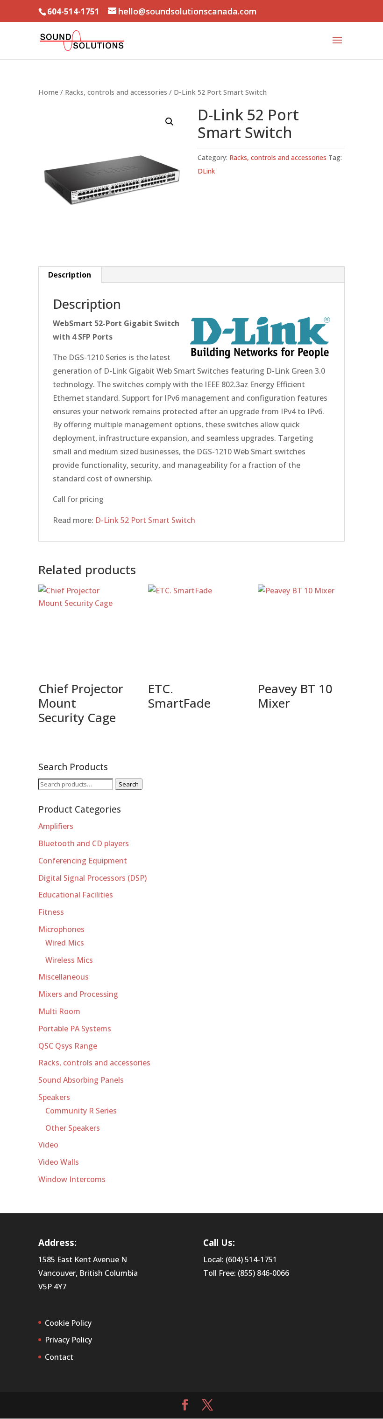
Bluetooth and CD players (83, 843)
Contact (59, 1357)
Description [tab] (69, 275)
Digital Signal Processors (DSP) (92, 878)
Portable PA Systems (74, 1028)
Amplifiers (55, 826)
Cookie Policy (68, 1323)
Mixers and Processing (78, 994)
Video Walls (58, 1162)
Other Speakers (72, 1128)
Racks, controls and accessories (116, 92)
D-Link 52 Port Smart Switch (145, 520)
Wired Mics (64, 943)
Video (48, 1145)
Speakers (54, 1097)
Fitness (51, 912)
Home (48, 92)
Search (129, 784)
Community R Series (81, 1111)
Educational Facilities (75, 895)
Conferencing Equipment (82, 861)
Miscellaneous (63, 977)
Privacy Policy (68, 1340)
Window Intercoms (72, 1179)
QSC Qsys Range (67, 1046)
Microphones (61, 929)
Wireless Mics (69, 960)
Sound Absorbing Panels (81, 1080)
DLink (206, 171)
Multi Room (59, 1011)
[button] (169, 121)
